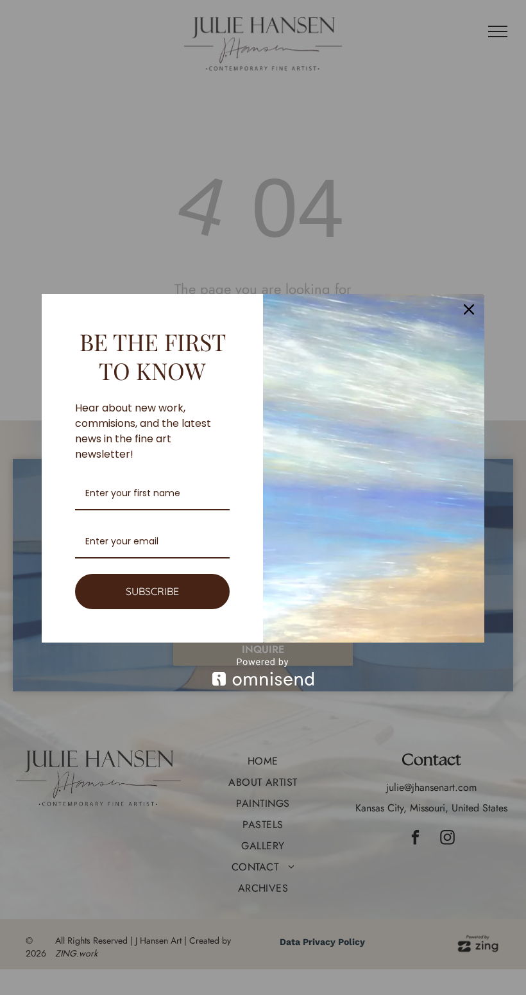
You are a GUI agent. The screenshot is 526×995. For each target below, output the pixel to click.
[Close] (469, 309)
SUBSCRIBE (152, 591)
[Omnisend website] (263, 672)
